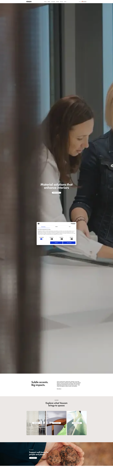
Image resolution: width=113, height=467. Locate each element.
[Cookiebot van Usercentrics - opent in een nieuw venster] (71, 223)
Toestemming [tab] (43, 226)
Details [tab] (56, 226)
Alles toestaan (69, 242)
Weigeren (56, 242)
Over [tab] (69, 226)
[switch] (51, 239)
